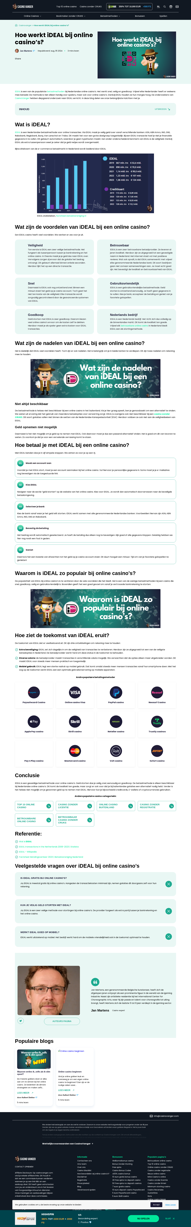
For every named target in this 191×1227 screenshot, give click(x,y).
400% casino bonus (121, 1173)
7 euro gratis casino (121, 1186)
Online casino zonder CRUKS (160, 1167)
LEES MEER (23, 1093)
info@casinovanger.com (166, 1116)
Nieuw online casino (156, 1173)
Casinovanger (25, 25)
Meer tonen (170, 1204)
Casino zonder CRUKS (91, 6)
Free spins (116, 1167)
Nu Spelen (143, 1218)
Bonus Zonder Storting (122, 1164)
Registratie (82, 1180)
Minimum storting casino (159, 1186)
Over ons (81, 1167)
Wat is (25, 841)
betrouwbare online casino (134, 325)
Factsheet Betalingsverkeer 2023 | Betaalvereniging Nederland (51, 856)
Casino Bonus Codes (121, 1170)
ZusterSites (153, 1193)
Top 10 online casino (66, 6)
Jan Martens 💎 (27, 51)
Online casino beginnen (70, 1072)
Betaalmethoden (109, 16)
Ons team (82, 1164)
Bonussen (140, 16)
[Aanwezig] (170, 6)
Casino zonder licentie (158, 1180)
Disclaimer (82, 1177)
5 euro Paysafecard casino (124, 1193)
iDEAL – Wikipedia (28, 851)
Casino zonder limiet (157, 1183)
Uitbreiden (160, 109)
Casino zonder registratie (159, 1170)
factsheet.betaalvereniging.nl (71, 215)
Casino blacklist (84, 1170)
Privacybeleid (83, 1183)
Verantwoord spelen (86, 1189)
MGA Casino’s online (157, 1177)
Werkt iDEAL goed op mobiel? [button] (39, 932)
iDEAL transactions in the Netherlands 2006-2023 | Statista (49, 846)
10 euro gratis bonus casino (124, 1177)
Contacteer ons (84, 1160)
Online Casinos (31, 16)
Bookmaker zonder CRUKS (69, 16)
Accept (156, 1204)
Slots (150, 1196)
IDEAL (18, 91)
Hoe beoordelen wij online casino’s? (93, 1173)
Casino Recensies (155, 1189)
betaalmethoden (56, 91)
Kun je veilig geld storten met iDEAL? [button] (45, 905)
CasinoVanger (22, 98)
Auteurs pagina (61, 1021)
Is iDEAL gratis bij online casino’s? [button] (43, 878)
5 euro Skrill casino (120, 1196)
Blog (79, 1186)
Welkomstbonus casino (123, 1160)
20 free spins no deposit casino (126, 1180)
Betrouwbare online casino (160, 1160)
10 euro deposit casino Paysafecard (128, 1189)
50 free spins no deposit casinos (126, 1183)
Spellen (163, 16)
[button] (95, 1143)
